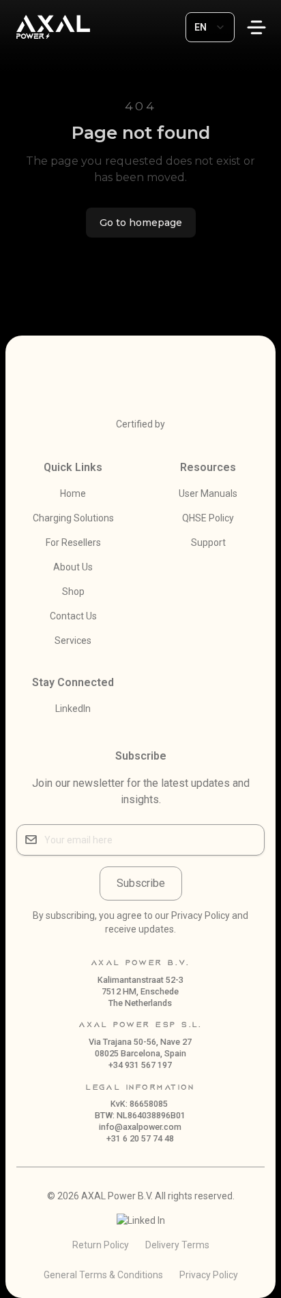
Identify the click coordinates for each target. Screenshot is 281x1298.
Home (73, 493)
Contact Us (73, 616)
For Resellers (73, 542)
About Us (73, 567)
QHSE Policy (208, 518)
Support (208, 542)
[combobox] (210, 27)
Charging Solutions (73, 518)
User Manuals (208, 493)
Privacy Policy (208, 1274)
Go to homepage (141, 222)
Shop (73, 591)
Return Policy (100, 1244)
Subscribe (141, 883)
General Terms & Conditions (103, 1274)
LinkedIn (73, 708)
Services (73, 640)
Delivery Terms (177, 1244)
